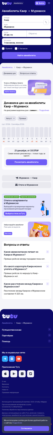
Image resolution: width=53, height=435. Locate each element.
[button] (5, 359)
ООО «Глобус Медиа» (39, 402)
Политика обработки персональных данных (17, 410)
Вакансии (5, 384)
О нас (4, 381)
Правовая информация (10, 392)
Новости (5, 390)
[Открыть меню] (49, 3)
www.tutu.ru (8, 407)
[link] (10, 91)
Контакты (5, 387)
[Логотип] (7, 3)
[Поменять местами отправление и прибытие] (46, 22)
